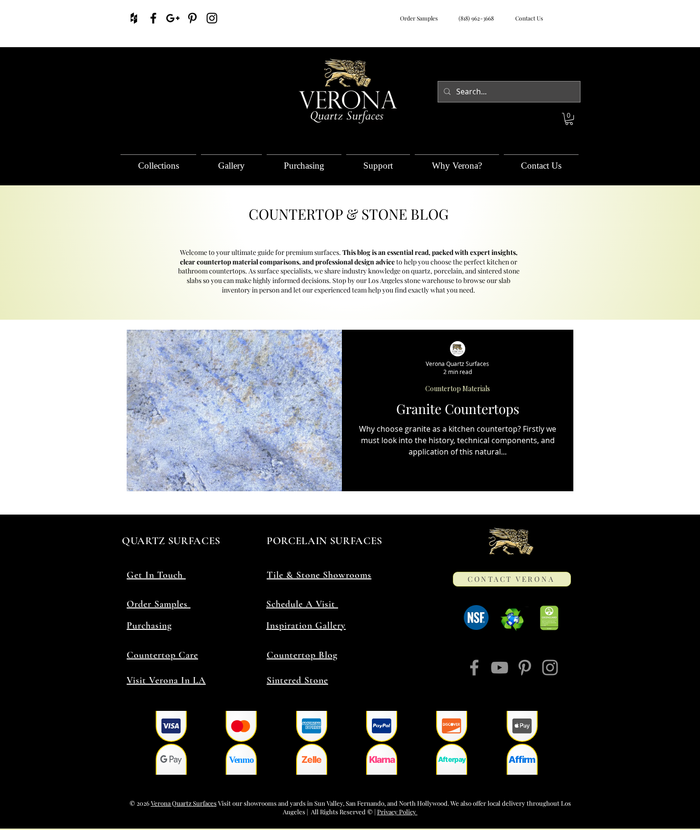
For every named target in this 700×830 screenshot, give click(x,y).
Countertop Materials (457, 388)
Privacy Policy (397, 812)
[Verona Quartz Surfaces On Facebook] (153, 18)
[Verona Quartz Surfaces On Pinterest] (192, 18)
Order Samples (419, 18)
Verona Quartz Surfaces (184, 803)
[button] (569, 119)
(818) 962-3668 (475, 18)
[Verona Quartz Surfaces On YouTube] (499, 667)
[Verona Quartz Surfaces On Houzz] (134, 18)
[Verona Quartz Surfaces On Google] (173, 18)
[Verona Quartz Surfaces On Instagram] (212, 18)
